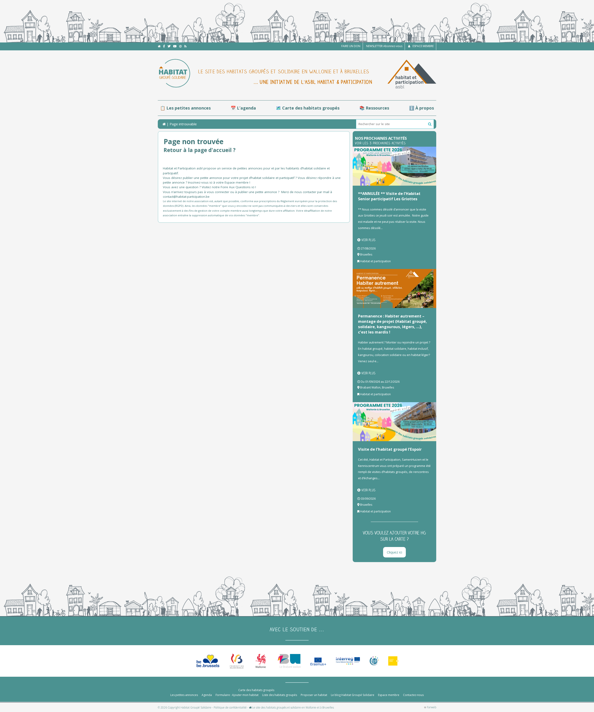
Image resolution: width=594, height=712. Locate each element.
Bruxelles (366, 254)
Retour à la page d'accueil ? (200, 150)
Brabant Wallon (370, 387)
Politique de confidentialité (230, 707)
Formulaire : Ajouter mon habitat (237, 695)
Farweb (431, 707)
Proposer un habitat (314, 695)
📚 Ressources (374, 108)
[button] (430, 124)
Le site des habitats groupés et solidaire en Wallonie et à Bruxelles (293, 707)
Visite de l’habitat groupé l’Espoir (390, 449)
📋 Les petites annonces (185, 108)
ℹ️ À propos (421, 108)
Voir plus (368, 240)
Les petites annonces (184, 695)
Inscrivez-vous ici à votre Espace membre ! (219, 182)
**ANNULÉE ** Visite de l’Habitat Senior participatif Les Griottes (389, 196)
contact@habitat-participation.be (186, 196)
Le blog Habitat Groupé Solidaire (352, 695)
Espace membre (388, 695)
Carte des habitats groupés (256, 690)
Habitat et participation (375, 261)
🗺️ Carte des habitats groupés (307, 108)
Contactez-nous (413, 695)
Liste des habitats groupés (279, 695)
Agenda (207, 695)
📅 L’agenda (243, 108)
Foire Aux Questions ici (237, 187)
